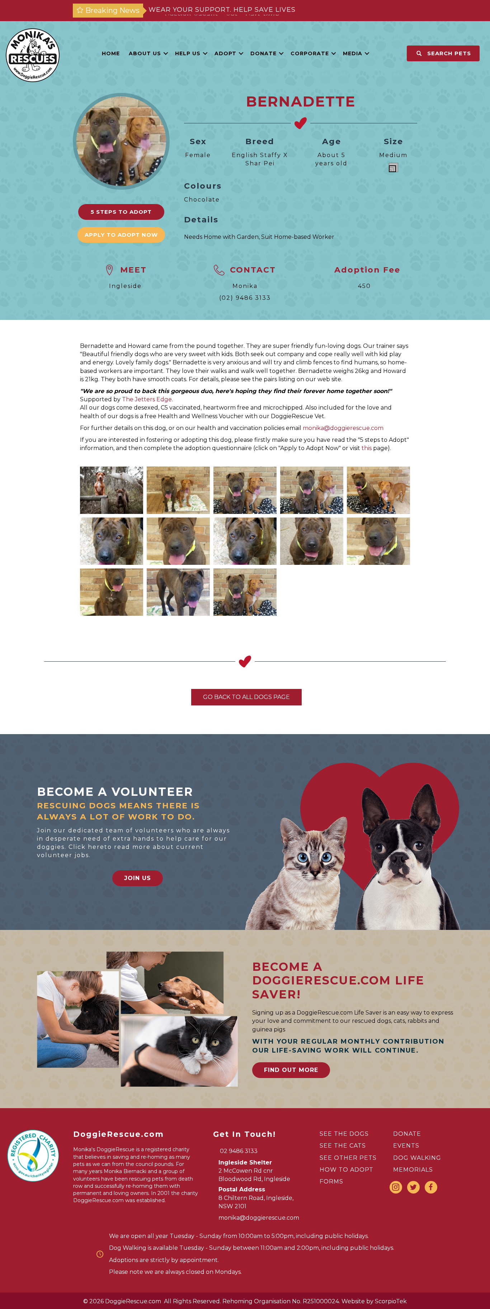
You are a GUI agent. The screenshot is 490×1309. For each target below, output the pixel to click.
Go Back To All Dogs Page (246, 697)
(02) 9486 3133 (245, 297)
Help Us (188, 53)
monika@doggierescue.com (343, 428)
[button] (165, 53)
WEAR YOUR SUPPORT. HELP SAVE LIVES (222, 10)
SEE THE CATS (343, 1145)
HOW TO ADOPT (346, 1169)
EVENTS (406, 1145)
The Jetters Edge (147, 399)
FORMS (331, 1181)
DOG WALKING (417, 1157)
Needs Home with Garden (221, 236)
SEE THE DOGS (344, 1133)
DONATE (407, 1133)
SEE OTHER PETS (348, 1157)
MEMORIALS (413, 1169)
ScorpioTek (391, 1301)
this (367, 448)
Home (111, 53)
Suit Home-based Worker (297, 236)
